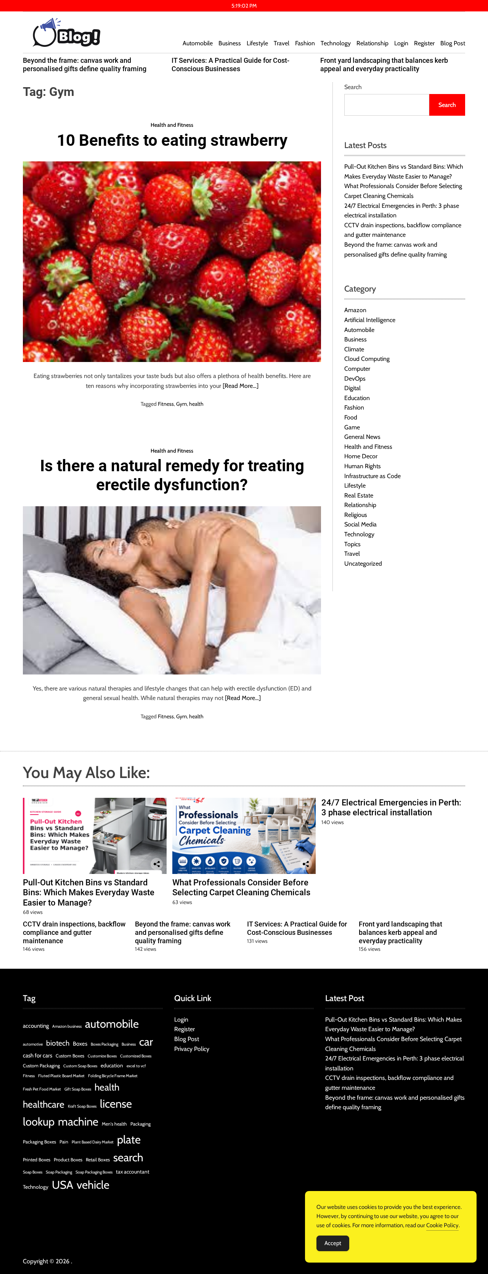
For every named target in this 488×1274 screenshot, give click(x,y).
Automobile (198, 43)
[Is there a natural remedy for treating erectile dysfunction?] (172, 590)
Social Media (360, 524)
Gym (181, 403)
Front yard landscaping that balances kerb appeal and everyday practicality (384, 64)
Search (353, 87)
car (146, 1041)
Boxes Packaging (104, 1044)
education (112, 1065)
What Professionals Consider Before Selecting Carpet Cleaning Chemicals (241, 887)
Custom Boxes (70, 1056)
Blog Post (452, 43)
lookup (39, 1121)
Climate (354, 348)
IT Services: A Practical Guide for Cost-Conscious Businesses (230, 64)
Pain (63, 1142)
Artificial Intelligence (369, 320)
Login (401, 43)
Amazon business (67, 1026)
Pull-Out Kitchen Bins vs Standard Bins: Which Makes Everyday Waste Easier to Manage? (88, 892)
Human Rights (362, 466)
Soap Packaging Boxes (93, 1172)
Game (352, 427)
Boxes (80, 1043)
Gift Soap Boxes (77, 1089)
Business (229, 43)
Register (424, 43)
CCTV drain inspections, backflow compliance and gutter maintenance (74, 932)
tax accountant (132, 1172)
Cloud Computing (367, 358)
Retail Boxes (98, 1159)
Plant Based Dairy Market (93, 1142)
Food (350, 417)
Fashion (305, 43)
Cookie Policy (442, 1225)
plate (129, 1139)
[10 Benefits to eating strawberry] (172, 261)
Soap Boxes (32, 1172)
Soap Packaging (59, 1172)
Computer (357, 368)
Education (357, 397)
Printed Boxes (36, 1159)
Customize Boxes (102, 1056)
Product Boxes (68, 1159)
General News (362, 436)
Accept (332, 1243)
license (116, 1103)
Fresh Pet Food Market (42, 1089)
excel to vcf (136, 1066)
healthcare (43, 1104)
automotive (33, 1044)
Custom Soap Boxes (80, 1066)
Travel (281, 43)
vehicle (93, 1184)
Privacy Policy (191, 1048)
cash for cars (37, 1055)
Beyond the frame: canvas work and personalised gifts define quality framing (84, 64)
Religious (355, 514)
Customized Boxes (135, 1056)
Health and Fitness (172, 124)
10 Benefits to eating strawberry (172, 140)
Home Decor (360, 456)
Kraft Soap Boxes (82, 1106)
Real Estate (358, 495)
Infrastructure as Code (372, 475)
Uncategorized (363, 563)
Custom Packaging (41, 1065)
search (128, 1157)
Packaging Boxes (39, 1142)
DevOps (355, 378)
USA (62, 1184)
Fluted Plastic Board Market (61, 1075)
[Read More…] (240, 385)
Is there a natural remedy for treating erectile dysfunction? (172, 475)
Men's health (114, 1124)
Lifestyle (257, 43)
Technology (336, 43)
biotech (57, 1043)
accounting (36, 1025)
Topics (352, 543)
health (196, 403)
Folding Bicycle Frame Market (113, 1075)
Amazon (355, 310)
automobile (112, 1023)
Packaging (140, 1124)
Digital (352, 388)
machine (78, 1121)
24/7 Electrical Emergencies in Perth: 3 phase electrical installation (391, 807)
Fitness (166, 403)
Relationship (372, 43)
